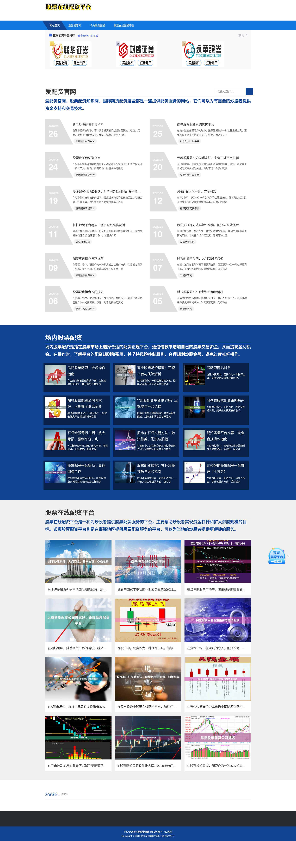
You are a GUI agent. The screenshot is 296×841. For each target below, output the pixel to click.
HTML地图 (166, 831)
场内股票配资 (97, 25)
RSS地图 (155, 831)
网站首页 (55, 25)
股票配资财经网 (155, 836)
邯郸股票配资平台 (85, 141)
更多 (241, 35)
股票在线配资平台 (124, 25)
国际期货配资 (83, 241)
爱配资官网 (74, 25)
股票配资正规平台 (189, 141)
